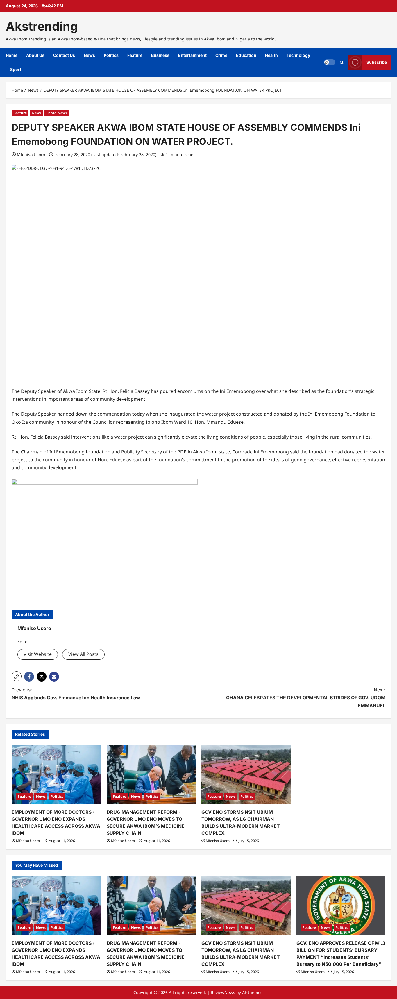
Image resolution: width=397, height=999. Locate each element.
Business (160, 55)
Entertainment (192, 55)
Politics (111, 55)
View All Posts (83, 654)
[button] (17, 676)
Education (246, 55)
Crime (221, 55)
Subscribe (376, 62)
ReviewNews (223, 992)
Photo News (56, 112)
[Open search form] (342, 62)
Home (11, 55)
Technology (298, 55)
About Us (35, 55)
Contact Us (64, 55)
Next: (305, 697)
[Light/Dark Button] (329, 62)
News (89, 55)
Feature (134, 55)
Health (271, 55)
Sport (15, 69)
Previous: (76, 693)
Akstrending (42, 26)
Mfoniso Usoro (31, 154)
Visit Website (38, 654)
